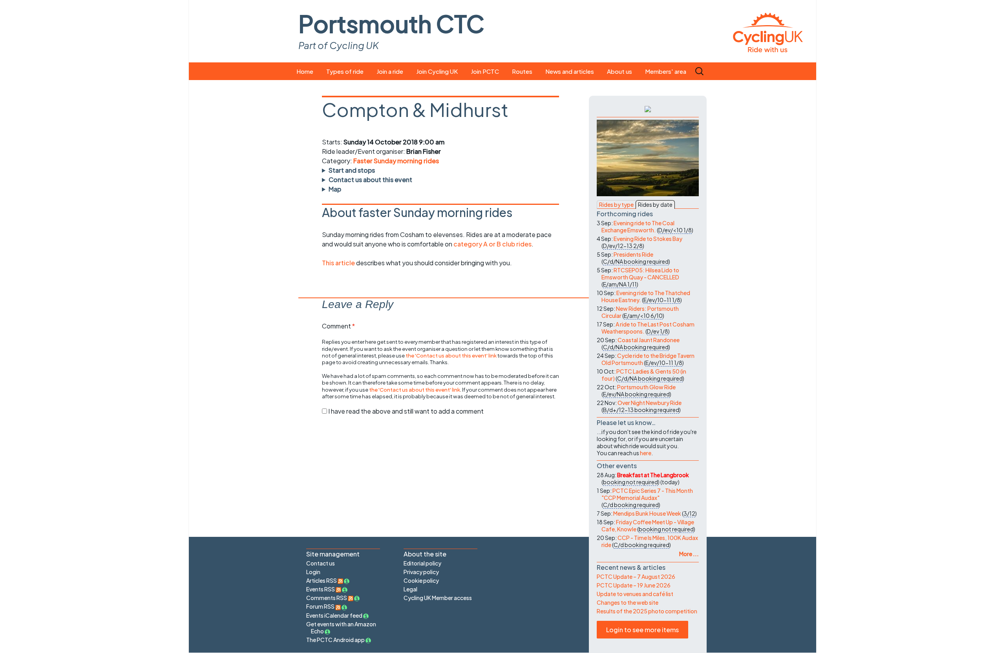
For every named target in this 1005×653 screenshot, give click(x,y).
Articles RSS (322, 580)
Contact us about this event (370, 179)
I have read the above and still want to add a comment (406, 411)
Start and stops (352, 170)
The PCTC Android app (335, 639)
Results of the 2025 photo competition (647, 611)
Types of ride (345, 71)
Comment (338, 326)
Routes (522, 71)
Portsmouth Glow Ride (646, 386)
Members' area (665, 71)
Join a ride (389, 71)
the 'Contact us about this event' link (451, 355)
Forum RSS (320, 606)
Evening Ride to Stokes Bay (648, 238)
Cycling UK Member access (438, 597)
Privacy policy (421, 571)
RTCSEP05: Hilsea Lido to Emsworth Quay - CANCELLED (640, 273)
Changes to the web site (627, 602)
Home (304, 71)
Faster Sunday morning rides (396, 161)
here (645, 452)
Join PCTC (485, 71)
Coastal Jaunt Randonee (649, 339)
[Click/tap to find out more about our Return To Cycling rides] (648, 108)
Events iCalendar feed (334, 615)
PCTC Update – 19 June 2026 (634, 585)
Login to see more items (642, 630)
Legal (410, 589)
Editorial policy (422, 563)
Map (335, 189)
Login (313, 571)
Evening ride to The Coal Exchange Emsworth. (637, 226)
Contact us (320, 563)
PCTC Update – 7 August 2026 (636, 576)
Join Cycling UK (437, 71)
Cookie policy (421, 580)
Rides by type (616, 204)
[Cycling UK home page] (768, 31)
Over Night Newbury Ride (650, 402)
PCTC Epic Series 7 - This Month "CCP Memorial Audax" (647, 494)
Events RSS (321, 589)
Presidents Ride (633, 254)
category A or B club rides (492, 244)
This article (339, 263)
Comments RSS (327, 597)
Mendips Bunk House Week (647, 513)
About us (619, 71)
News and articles (569, 71)
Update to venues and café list (635, 593)
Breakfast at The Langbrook (653, 474)
